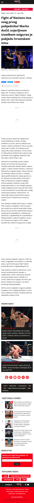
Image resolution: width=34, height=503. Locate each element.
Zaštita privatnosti (19, 491)
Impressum (9, 489)
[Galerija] (17, 57)
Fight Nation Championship (20, 476)
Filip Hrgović (8, 479)
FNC (17, 479)
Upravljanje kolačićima (17, 497)
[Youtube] (29, 484)
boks (5, 476)
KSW (24, 479)
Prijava (17, 464)
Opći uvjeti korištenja (18, 489)
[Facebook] (26, 484)
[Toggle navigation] (2, 2)
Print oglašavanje (20, 493)
